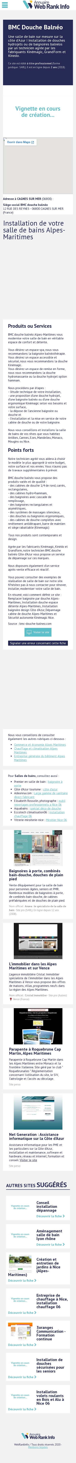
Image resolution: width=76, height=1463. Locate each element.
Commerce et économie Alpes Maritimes (40, 745)
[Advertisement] (38, 279)
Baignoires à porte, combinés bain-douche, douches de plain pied (36, 874)
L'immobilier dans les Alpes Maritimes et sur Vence (33, 966)
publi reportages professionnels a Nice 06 (39, 802)
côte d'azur (50, 789)
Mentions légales (38, 1447)
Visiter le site (41, 632)
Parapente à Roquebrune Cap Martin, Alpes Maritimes (35, 1051)
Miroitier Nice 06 (56, 820)
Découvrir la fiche (49, 1216)
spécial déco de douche (45, 808)
